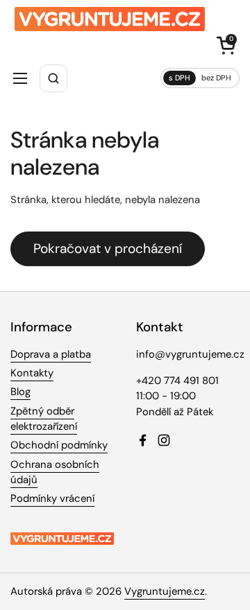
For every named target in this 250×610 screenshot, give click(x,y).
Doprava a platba (50, 354)
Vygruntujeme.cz (164, 591)
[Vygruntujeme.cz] (110, 19)
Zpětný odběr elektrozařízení (43, 418)
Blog (20, 392)
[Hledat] (53, 78)
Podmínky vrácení (52, 498)
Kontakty (31, 373)
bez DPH (216, 77)
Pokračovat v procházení (107, 248)
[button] (226, 45)
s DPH (179, 77)
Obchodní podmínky (59, 445)
